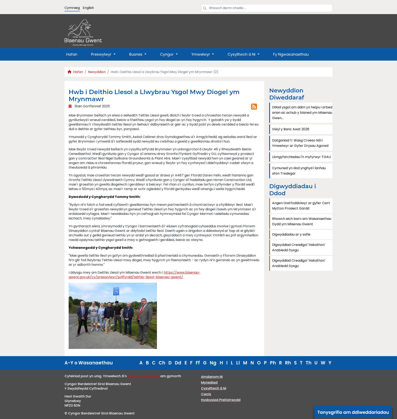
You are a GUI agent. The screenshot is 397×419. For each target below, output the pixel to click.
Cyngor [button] (167, 54)
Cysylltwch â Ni (213, 388)
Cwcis (206, 394)
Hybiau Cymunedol (143, 376)
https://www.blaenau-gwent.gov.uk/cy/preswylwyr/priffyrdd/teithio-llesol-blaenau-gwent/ (134, 274)
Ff (198, 363)
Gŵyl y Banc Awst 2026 (290, 129)
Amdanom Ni (212, 376)
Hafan (71, 54)
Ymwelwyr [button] (201, 54)
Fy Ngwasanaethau (291, 54)
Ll (238, 363)
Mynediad (209, 382)
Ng (213, 363)
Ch (162, 363)
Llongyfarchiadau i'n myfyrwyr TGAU (301, 156)
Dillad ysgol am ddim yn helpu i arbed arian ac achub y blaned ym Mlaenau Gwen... (302, 112)
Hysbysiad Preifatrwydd (220, 399)
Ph (273, 363)
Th (308, 363)
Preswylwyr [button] (101, 54)
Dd (178, 363)
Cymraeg (72, 7)
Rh (288, 363)
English (88, 7)
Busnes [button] (136, 54)
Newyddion (97, 71)
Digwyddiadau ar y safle (291, 234)
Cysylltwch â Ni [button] (242, 54)
